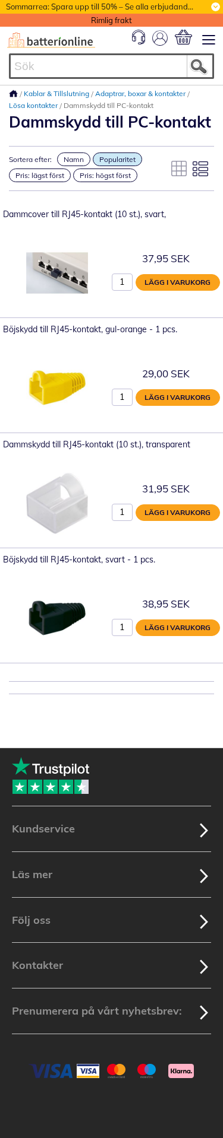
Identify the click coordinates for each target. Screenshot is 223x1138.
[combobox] (111, 66)
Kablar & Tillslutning (57, 93)
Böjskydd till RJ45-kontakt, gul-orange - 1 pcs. (90, 329)
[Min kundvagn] (183, 37)
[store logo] (51, 40)
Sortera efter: (30, 159)
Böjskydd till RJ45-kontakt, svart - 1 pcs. (79, 559)
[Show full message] (215, 6)
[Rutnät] (179, 168)
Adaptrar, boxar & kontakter (141, 93)
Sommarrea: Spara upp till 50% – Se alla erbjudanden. (102, 6)
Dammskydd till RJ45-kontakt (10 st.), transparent (96, 444)
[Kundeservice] (138, 41)
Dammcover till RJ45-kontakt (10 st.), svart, (84, 214)
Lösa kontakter (34, 105)
